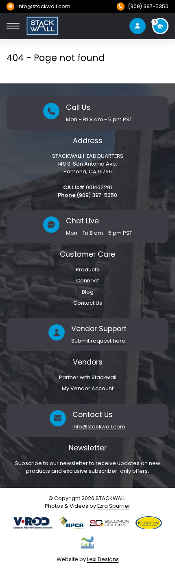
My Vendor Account (88, 388)
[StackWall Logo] (42, 26)
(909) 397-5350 (148, 6)
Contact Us (87, 302)
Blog (88, 291)
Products (87, 269)
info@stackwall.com (44, 6)
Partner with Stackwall (87, 377)
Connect (87, 280)
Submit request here (98, 340)
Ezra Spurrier (113, 505)
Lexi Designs (103, 559)
